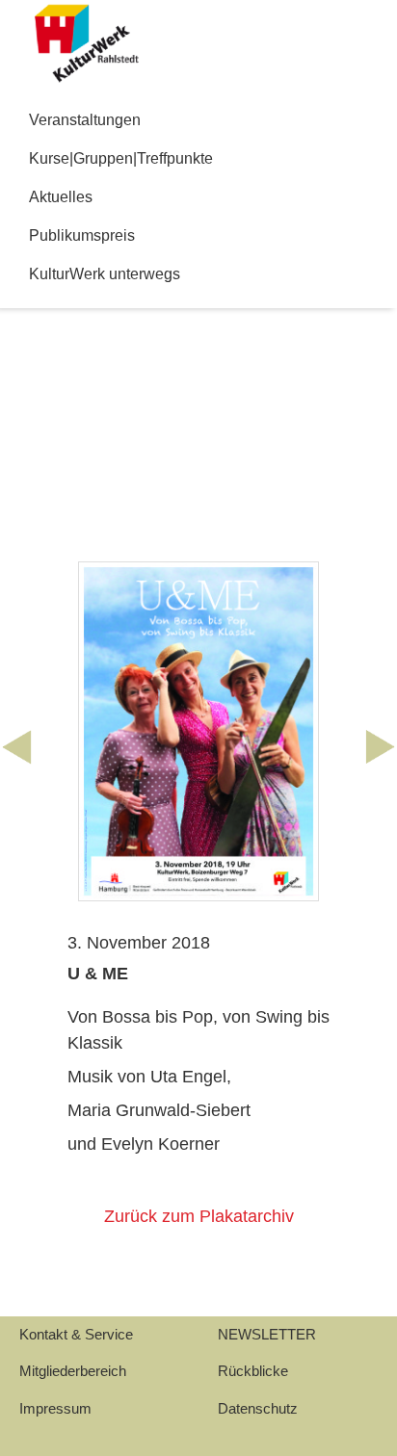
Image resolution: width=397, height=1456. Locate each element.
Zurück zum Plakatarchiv (199, 1216)
